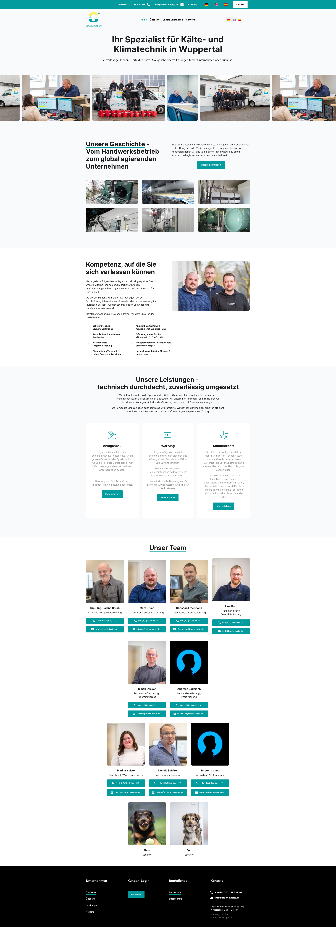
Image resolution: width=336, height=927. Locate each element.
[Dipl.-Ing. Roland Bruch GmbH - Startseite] (94, 19)
